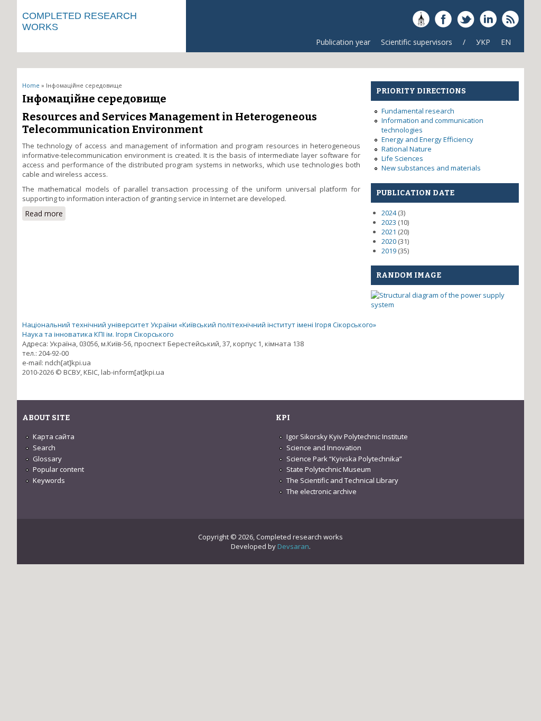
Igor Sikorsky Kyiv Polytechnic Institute (347, 436)
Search (44, 447)
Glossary (47, 458)
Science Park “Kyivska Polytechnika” (344, 458)
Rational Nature (406, 149)
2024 (388, 212)
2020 (388, 241)
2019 (388, 250)
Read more (45, 213)
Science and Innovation (323, 447)
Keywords (49, 480)
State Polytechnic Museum (328, 469)
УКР (483, 42)
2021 (388, 231)
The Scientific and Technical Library (342, 480)
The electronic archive (321, 491)
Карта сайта (53, 436)
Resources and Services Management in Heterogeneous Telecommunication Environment (169, 123)
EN (506, 42)
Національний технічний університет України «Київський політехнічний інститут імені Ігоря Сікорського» (199, 324)
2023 (388, 222)
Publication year (343, 42)
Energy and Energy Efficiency (427, 139)
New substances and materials (431, 168)
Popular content (58, 469)
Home (31, 85)
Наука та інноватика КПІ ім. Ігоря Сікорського (98, 334)
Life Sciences (402, 158)
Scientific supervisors (416, 42)
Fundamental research (417, 111)
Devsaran (293, 546)
